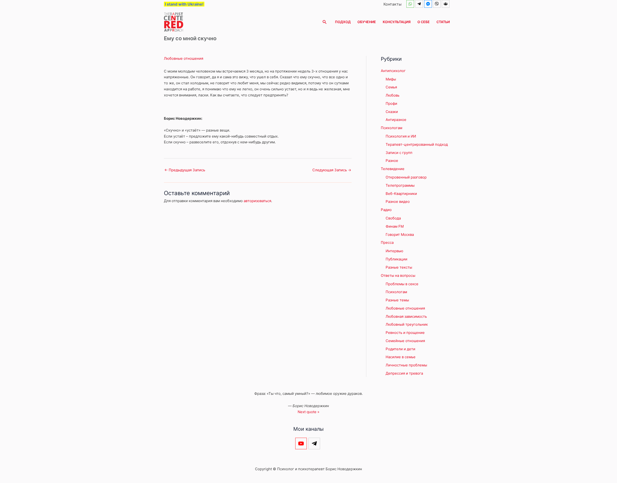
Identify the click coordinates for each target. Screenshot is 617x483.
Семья (391, 87)
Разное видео (398, 201)
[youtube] (301, 443)
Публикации (396, 259)
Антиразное (396, 119)
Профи (391, 103)
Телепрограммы (400, 185)
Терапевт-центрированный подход (417, 144)
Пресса (387, 242)
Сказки (392, 111)
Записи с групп (399, 152)
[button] (324, 22)
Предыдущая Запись (184, 170)
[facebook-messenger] (428, 4)
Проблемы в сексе (402, 284)
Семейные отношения (405, 340)
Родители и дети (400, 349)
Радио (386, 209)
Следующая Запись (331, 170)
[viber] (437, 4)
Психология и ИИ (401, 136)
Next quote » (308, 412)
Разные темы (397, 300)
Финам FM (395, 226)
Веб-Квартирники (401, 193)
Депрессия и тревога (404, 373)
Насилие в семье (401, 357)
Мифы (391, 79)
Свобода (393, 218)
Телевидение (392, 168)
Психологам (391, 128)
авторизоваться (257, 200)
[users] (446, 4)
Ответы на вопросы (398, 275)
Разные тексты (399, 267)
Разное (392, 160)
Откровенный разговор (406, 177)
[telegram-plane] (419, 4)
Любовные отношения (183, 58)
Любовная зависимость (406, 316)
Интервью (394, 251)
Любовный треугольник (407, 324)
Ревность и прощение (405, 332)
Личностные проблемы (406, 365)
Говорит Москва (400, 234)
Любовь (392, 95)
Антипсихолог (393, 70)
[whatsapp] (410, 4)
